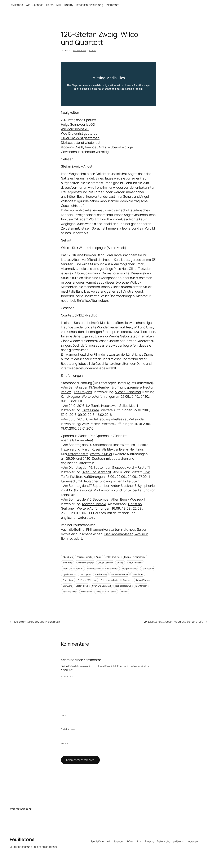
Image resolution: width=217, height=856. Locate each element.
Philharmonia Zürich (110, 580)
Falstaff (79, 568)
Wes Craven (86, 591)
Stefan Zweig (82, 585)
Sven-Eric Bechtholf (101, 585)
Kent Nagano (148, 568)
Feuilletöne (22, 839)
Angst (99, 556)
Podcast (92, 50)
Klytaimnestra (69, 574)
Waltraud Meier (70, 591)
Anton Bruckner (113, 556)
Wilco (98, 591)
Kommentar (67, 676)
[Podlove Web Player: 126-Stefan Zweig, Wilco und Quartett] (108, 84)
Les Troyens (85, 574)
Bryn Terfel (67, 562)
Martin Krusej (101, 574)
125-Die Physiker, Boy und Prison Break (37, 621)
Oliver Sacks (137, 574)
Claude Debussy (105, 562)
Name (63, 715)
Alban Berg (68, 556)
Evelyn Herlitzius (134, 562)
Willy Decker (110, 591)
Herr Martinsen (79, 50)
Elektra (120, 562)
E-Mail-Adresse (68, 729)
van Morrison (141, 585)
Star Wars (67, 585)
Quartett (127, 580)
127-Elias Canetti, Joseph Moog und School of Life (173, 621)
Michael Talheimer (119, 574)
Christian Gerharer (85, 562)
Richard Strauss (143, 580)
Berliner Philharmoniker (135, 556)
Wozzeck (124, 591)
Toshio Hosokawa (123, 585)
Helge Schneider (130, 568)
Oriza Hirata (68, 580)
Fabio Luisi (67, 568)
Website (64, 743)
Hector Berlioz (111, 568)
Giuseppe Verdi (94, 568)
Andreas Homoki (84, 556)
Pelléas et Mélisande (87, 580)
